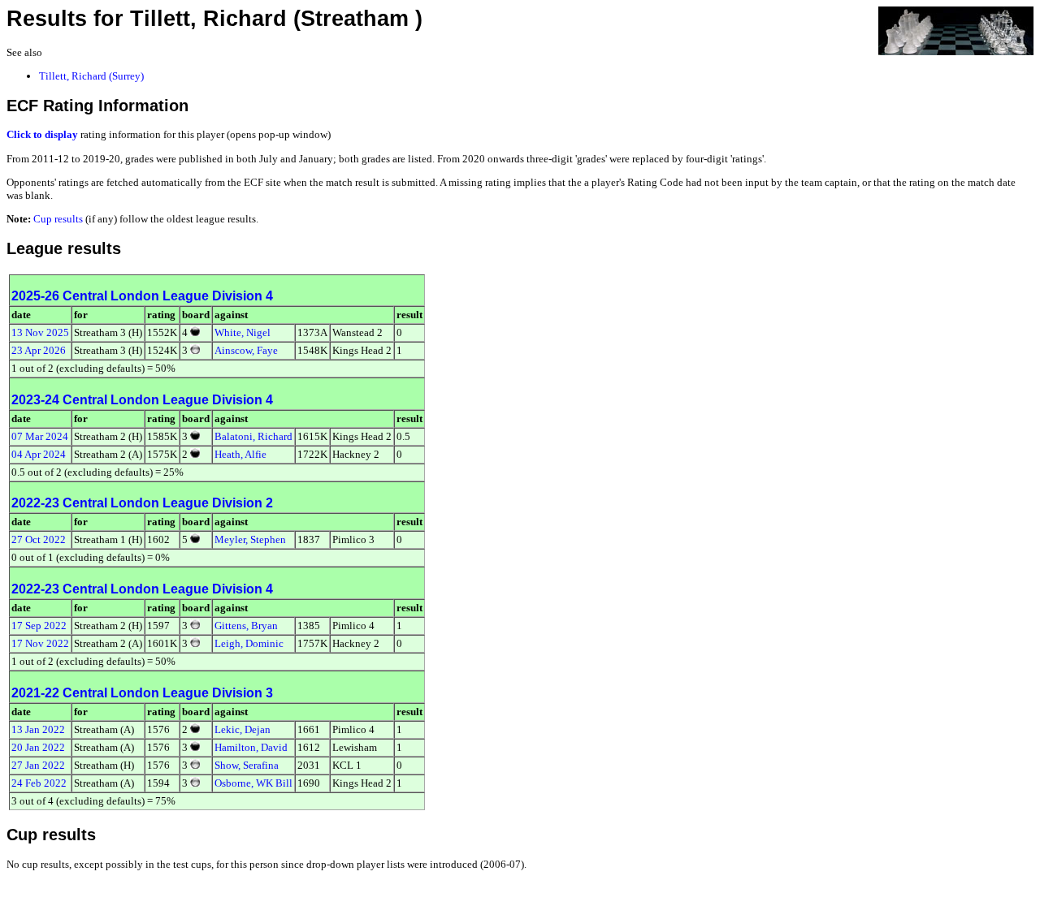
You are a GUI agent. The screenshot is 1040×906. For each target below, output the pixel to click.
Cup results (58, 219)
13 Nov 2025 (40, 332)
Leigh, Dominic (249, 643)
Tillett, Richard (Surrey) (91, 76)
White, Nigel (242, 332)
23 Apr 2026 (38, 350)
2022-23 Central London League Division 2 (142, 503)
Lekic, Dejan (242, 729)
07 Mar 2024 (39, 436)
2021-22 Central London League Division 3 (142, 693)
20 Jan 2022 (38, 747)
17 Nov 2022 (40, 643)
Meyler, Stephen (250, 539)
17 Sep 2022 (39, 625)
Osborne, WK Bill (253, 783)
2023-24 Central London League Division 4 (142, 400)
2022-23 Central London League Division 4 (142, 589)
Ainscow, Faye (246, 350)
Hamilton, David (251, 747)
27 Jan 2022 (38, 765)
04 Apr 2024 (38, 454)
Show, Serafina (246, 765)
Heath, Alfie (240, 454)
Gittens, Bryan (246, 625)
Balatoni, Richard (253, 436)
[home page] (956, 30)
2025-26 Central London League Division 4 (142, 296)
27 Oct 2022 (38, 539)
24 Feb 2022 (39, 783)
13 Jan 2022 (38, 729)
